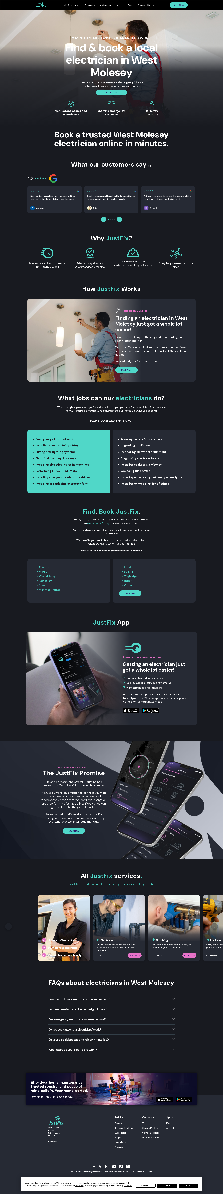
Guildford (44, 567)
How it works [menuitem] (105, 5)
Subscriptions (121, 1132)
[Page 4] (114, 219)
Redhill (127, 567)
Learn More (103, 955)
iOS (168, 1123)
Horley (128, 580)
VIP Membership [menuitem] (71, 5)
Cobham (129, 585)
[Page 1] (108, 219)
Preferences (145, 1185)
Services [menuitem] (89, 5)
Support (118, 1137)
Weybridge (130, 576)
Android (170, 1128)
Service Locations (150, 1132)
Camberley (45, 580)
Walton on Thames (49, 589)
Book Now (178, 5)
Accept (188, 1185)
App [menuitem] (119, 5)
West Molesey (47, 576)
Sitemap (119, 1147)
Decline (167, 1185)
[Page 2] (110, 219)
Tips (144, 1123)
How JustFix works (151, 1137)
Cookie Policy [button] (79, 1186)
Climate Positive (150, 1128)
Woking (43, 571)
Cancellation (120, 1142)
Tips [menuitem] (129, 5)
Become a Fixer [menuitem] (145, 5)
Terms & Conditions (124, 1128)
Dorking (128, 571)
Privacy (118, 1123)
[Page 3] (112, 219)
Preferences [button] (128, 1186)
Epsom (43, 585)
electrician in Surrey (98, 523)
